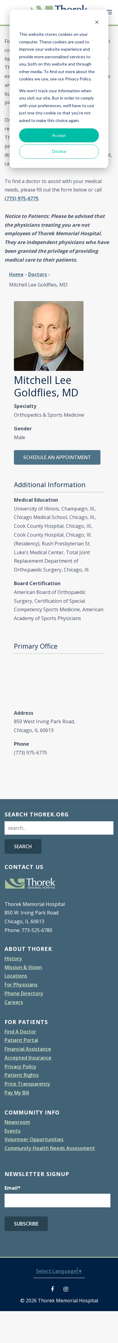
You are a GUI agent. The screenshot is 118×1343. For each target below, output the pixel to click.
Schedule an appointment (57, 457)
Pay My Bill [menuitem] (17, 1092)
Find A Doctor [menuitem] (20, 1031)
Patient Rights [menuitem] (22, 1075)
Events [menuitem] (13, 1131)
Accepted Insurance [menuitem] (28, 1057)
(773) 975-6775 (21, 198)
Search (23, 846)
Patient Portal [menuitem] (21, 1040)
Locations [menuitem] (16, 975)
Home (16, 274)
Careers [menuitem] (14, 1002)
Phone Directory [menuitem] (24, 993)
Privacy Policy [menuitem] (20, 1066)
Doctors (37, 274)
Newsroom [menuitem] (17, 1122)
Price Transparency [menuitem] (27, 1083)
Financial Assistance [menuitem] (28, 1049)
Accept (59, 135)
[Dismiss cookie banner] (97, 23)
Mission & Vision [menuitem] (23, 967)
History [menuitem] (13, 958)
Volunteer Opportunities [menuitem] (34, 1139)
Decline (59, 151)
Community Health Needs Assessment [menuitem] (50, 1148)
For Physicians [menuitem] (21, 984)
